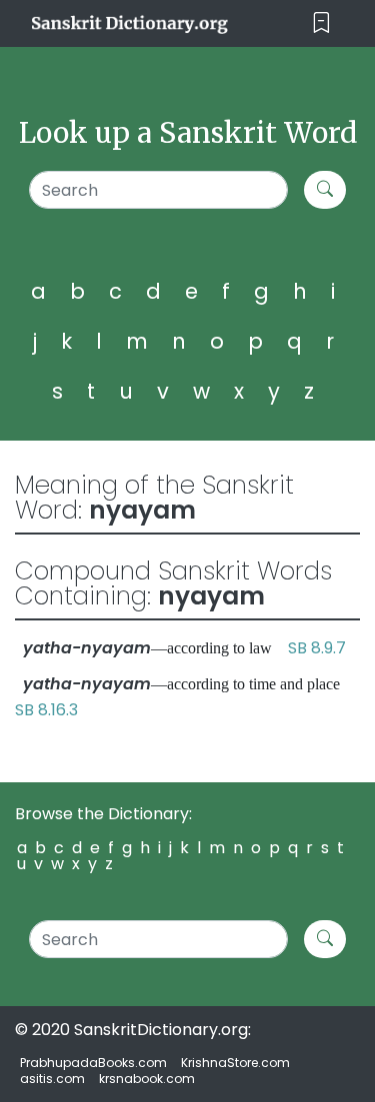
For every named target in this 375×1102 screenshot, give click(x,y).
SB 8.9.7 (317, 647)
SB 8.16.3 (46, 709)
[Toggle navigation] (321, 23)
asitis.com (52, 1078)
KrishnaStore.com (235, 1062)
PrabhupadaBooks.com (93, 1062)
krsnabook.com (147, 1078)
